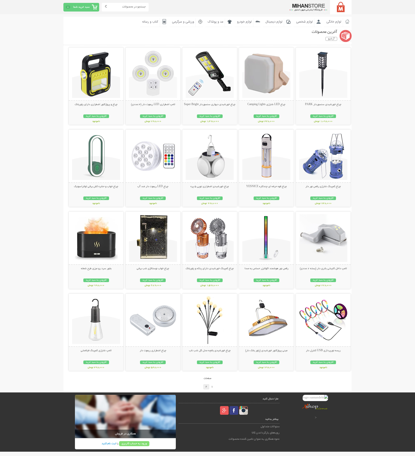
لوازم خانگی (333, 21)
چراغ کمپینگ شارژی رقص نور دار (323, 186)
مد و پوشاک (215, 21)
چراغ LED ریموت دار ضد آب (152, 186)
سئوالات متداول (270, 426)
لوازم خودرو (244, 21)
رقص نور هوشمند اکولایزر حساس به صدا (266, 268)
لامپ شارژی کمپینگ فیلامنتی (96, 350)
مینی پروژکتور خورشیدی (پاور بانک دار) (266, 350)
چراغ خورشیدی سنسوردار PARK (323, 104)
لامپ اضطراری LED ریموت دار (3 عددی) (153, 104)
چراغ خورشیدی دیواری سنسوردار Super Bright (209, 104)
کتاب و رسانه (150, 21)
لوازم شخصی (304, 21)
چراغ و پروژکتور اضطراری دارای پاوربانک (96, 104)
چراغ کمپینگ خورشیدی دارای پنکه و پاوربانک (210, 268)
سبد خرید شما (81, 7)
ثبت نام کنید (109, 443)
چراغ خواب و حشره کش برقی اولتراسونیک (96, 186)
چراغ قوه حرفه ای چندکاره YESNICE (266, 186)
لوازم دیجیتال (273, 21)
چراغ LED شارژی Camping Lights (266, 104)
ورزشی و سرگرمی (183, 21)
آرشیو (331, 38)
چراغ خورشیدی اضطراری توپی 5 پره (209, 186)
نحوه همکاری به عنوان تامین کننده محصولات (254, 439)
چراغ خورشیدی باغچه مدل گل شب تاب (210, 350)
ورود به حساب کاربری (134, 443)
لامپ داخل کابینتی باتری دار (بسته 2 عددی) (323, 268)
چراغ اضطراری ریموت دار (153, 350)
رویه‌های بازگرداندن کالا (266, 432)
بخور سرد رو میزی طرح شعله (96, 268)
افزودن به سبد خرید (323, 116)
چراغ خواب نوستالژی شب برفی (153, 268)
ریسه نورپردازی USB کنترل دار (323, 350)
